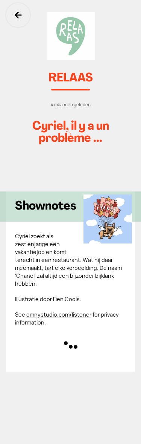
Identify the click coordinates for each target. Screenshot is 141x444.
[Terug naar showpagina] (70, 36)
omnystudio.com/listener (58, 314)
